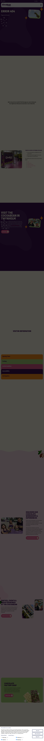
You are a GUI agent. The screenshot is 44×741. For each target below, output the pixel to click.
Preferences (19, 737)
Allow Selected (37, 733)
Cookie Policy (11, 735)
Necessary (4, 737)
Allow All (37, 730)
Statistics (4, 739)
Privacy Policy (4, 735)
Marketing (19, 739)
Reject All (37, 736)
